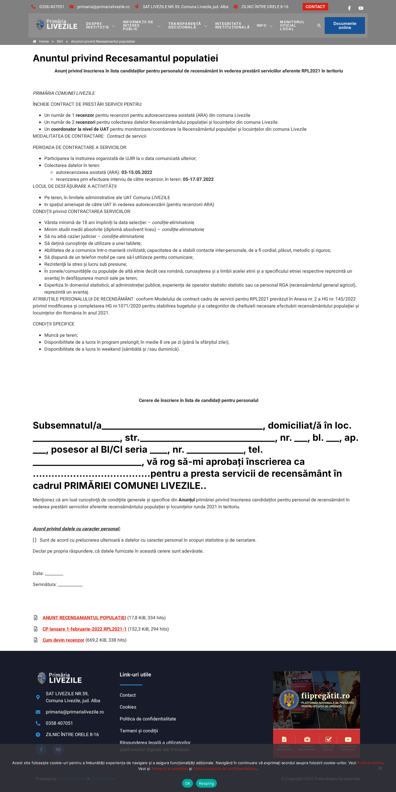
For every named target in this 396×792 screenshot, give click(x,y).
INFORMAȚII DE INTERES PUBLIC (138, 25)
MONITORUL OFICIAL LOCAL (292, 25)
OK (187, 783)
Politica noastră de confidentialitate (225, 768)
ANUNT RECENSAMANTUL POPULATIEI (84, 617)
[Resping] (380, 771)
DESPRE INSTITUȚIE (97, 25)
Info (261, 25)
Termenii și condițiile (169, 768)
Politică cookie (370, 762)
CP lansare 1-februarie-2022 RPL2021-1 (85, 629)
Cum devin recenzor (63, 640)
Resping (206, 783)
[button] (319, 25)
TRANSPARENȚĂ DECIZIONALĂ (184, 25)
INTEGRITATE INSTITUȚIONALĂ (232, 25)
